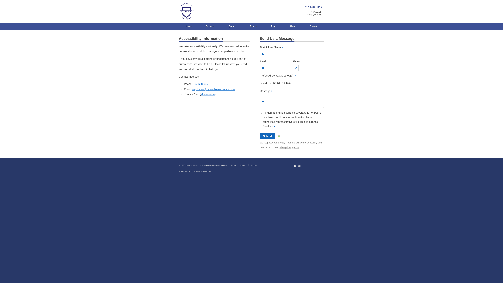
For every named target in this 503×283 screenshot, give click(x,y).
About (293, 26)
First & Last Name (272, 47)
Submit (267, 136)
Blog (273, 26)
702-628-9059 (313, 7)
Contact (313, 26)
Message (266, 91)
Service (253, 26)
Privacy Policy (184, 171)
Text (288, 82)
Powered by (202, 171)
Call (265, 82)
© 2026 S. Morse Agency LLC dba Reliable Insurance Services (203, 165)
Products (210, 26)
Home (189, 26)
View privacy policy (289, 147)
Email (263, 61)
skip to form (208, 94)
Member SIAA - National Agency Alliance (316, 167)
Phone (296, 61)
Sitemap (253, 165)
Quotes (232, 26)
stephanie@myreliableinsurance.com (213, 89)
